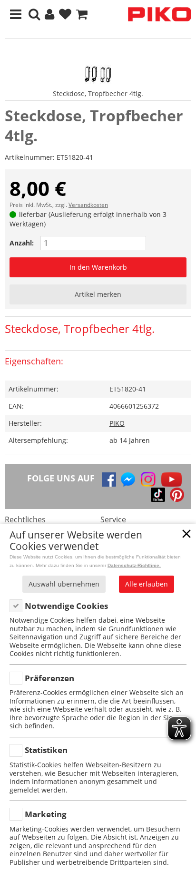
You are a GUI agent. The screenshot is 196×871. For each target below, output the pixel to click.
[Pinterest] (177, 495)
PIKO (117, 423)
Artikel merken (98, 294)
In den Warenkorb (98, 267)
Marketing (46, 814)
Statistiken (46, 749)
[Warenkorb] (82, 14)
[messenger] (128, 479)
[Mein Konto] (49, 14)
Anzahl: (22, 242)
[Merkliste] (65, 14)
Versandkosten (88, 205)
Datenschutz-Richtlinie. (134, 565)
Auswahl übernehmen (64, 583)
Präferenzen (49, 678)
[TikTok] (158, 495)
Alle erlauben (146, 583)
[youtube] (171, 479)
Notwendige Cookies (66, 605)
